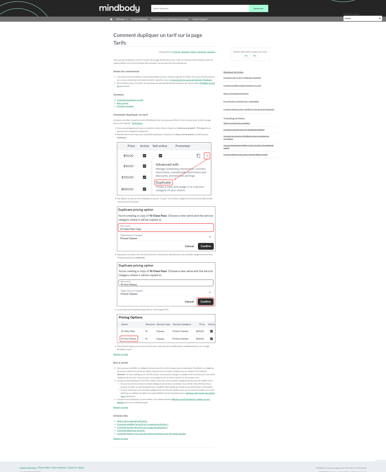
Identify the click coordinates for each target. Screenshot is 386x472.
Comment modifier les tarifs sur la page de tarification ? (143, 424)
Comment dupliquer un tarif (130, 100)
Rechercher (258, 8)
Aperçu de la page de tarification (132, 421)
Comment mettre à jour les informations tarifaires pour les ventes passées (151, 433)
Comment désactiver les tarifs (131, 430)
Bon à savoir (122, 103)
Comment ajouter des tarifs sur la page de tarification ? (142, 427)
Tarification (137, 123)
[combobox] (209, 8)
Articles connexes (125, 106)
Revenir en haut (120, 354)
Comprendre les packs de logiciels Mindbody (191, 80)
